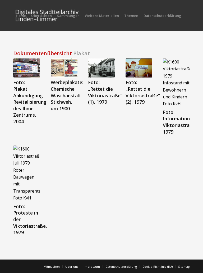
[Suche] (17, 46)
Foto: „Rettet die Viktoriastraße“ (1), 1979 (105, 92)
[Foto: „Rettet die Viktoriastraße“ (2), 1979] (139, 68)
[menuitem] (21, 15)
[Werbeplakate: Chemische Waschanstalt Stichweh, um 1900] (64, 68)
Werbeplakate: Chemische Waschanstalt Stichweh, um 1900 (67, 95)
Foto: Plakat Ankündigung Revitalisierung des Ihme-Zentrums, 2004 (30, 102)
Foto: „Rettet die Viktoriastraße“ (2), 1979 (143, 92)
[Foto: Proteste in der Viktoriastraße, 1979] (26, 173)
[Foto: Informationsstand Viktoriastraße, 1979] (176, 82)
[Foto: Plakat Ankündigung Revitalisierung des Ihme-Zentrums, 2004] (26, 68)
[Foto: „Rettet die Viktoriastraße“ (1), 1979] (101, 68)
